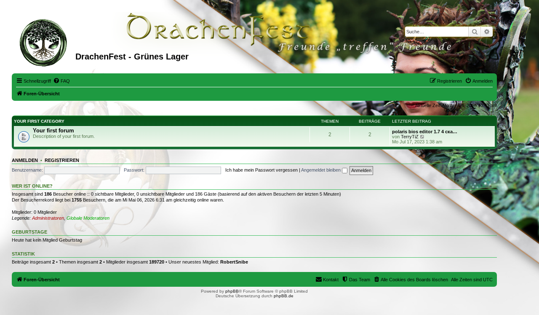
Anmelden (25, 160)
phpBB (232, 291)
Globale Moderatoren (88, 218)
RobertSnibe (234, 261)
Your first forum (53, 130)
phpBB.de (284, 295)
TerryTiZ (410, 136)
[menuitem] (61, 81)
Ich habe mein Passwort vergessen (261, 169)
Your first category (39, 121)
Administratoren (48, 218)
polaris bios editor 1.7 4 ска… (424, 131)
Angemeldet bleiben (321, 169)
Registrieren (62, 160)
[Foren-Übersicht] (44, 42)
